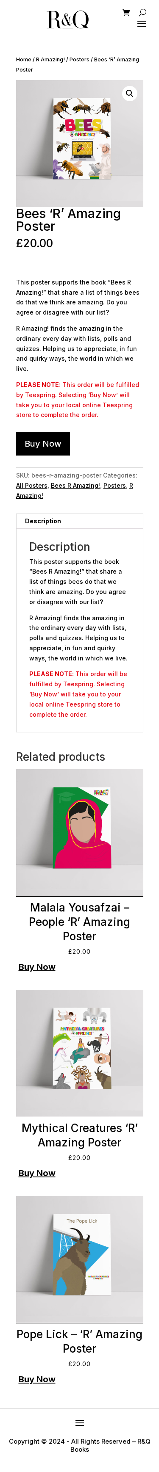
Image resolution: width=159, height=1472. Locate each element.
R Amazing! (50, 59)
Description (43, 521)
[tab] (80, 521)
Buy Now (43, 444)
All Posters (31, 485)
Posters (79, 59)
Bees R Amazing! (75, 485)
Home (23, 59)
